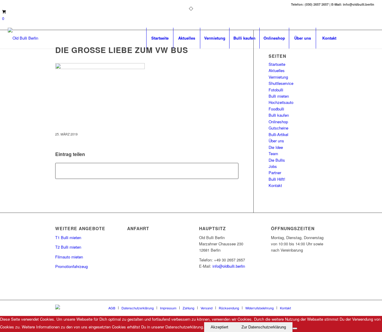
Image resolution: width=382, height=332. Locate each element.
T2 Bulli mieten (68, 247)
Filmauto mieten (69, 257)
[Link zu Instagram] (369, 37)
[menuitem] (159, 38)
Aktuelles (277, 70)
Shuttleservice (281, 83)
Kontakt (275, 185)
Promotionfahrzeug (71, 266)
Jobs (273, 166)
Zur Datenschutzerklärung (263, 327)
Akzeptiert (219, 327)
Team (273, 153)
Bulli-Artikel (278, 134)
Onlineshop (278, 121)
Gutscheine (278, 128)
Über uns (276, 141)
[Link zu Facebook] (351, 37)
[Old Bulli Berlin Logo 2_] (23, 38)
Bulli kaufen (279, 115)
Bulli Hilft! (277, 179)
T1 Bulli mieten (68, 237)
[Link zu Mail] (360, 37)
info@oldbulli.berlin (228, 266)
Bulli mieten (279, 96)
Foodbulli (276, 109)
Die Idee (276, 147)
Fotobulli (276, 90)
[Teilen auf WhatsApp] (147, 171)
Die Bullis (277, 160)
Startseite (277, 64)
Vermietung (278, 77)
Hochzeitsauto (281, 102)
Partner (275, 172)
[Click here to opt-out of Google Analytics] (294, 328)
